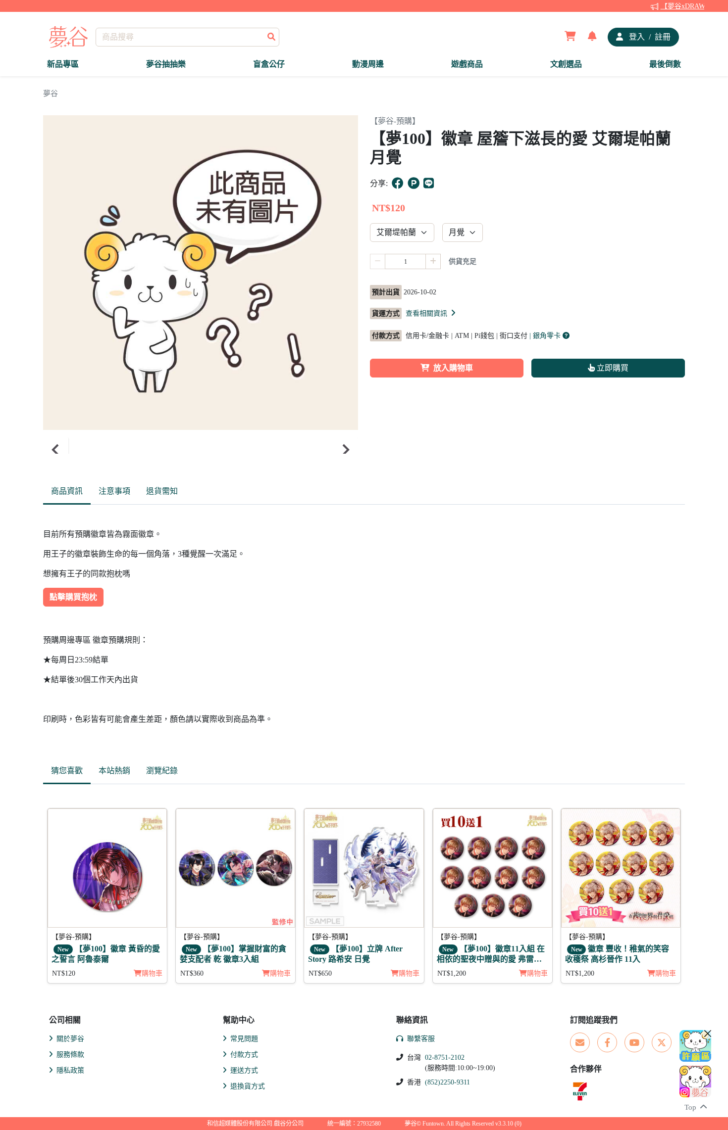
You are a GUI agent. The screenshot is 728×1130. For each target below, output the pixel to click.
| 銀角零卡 (546, 335)
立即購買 (611, 368)
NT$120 (63, 973)
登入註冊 (649, 37)
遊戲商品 (467, 64)
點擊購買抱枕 (73, 597)
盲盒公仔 (269, 64)
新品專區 (63, 64)
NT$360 (192, 973)
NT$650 (320, 973)
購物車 (152, 973)
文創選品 (566, 64)
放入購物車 (453, 368)
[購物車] (570, 37)
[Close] (707, 1033)
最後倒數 (665, 64)
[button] (431, 313)
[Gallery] (200, 450)
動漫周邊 (368, 64)
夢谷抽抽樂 (166, 64)
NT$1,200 (451, 973)
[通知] (592, 37)
